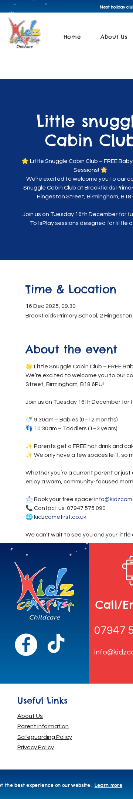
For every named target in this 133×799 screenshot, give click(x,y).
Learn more (109, 785)
